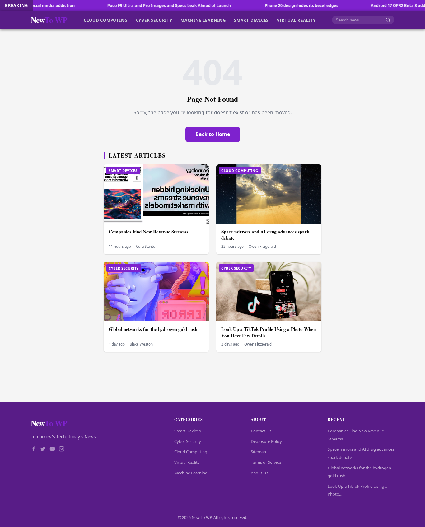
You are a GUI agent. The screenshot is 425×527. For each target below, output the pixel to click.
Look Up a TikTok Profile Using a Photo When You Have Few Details (268, 332)
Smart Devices (251, 20)
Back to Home (212, 134)
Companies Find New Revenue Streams (148, 231)
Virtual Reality (296, 20)
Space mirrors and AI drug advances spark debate (265, 235)
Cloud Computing (106, 20)
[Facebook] (33, 449)
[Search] (388, 20)
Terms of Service (266, 462)
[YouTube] (52, 449)
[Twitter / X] (43, 449)
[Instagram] (61, 449)
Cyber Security (154, 20)
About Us (259, 473)
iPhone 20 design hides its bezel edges (281, 5)
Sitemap (258, 451)
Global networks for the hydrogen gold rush (153, 329)
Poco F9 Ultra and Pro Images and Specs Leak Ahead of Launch (149, 5)
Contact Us (261, 431)
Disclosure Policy (266, 441)
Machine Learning (203, 20)
